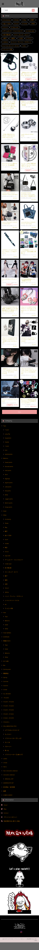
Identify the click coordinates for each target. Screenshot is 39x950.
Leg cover (15, 27)
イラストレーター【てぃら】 (13, 738)
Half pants (8, 470)
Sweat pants (8, 462)
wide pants (8, 487)
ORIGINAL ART (9, 779)
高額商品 (5, 673)
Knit (6, 450)
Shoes (17, 20)
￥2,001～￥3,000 (8, 702)
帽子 (32, 20)
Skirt (6, 474)
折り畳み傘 (7, 34)
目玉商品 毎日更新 (9, 787)
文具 (21, 38)
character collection (9, 775)
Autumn (5, 685)
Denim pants (8, 503)
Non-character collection (10, 771)
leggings (7, 478)
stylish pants (8, 482)
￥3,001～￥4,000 (8, 706)
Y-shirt (7, 446)
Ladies (5, 758)
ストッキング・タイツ (22, 34)
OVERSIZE (6, 637)
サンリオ (7, 742)
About (5, 805)
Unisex (5, 762)
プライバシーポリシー (10, 817)
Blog (5, 809)
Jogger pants (9, 499)
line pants (8, 491)
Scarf (17, 23)
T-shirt (7, 430)
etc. (25, 46)
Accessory (6, 20)
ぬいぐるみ (7, 23)
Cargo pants (8, 507)
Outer (4, 511)
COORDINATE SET (8, 783)
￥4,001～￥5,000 (8, 710)
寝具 (13, 38)
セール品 (5, 661)
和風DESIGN (6, 641)
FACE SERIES (7, 633)
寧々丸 (7, 750)
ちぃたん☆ (8, 734)
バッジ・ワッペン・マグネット (21, 42)
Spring (5, 677)
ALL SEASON (7, 694)
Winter (5, 689)
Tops (4, 426)
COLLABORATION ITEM (9, 726)
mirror (5, 27)
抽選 (4, 791)
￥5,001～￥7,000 (8, 714)
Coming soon (7, 669)
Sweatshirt (8, 438)
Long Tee (7, 434)
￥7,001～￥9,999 (8, 718)
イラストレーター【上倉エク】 (14, 754)
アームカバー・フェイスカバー (13, 31)
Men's (5, 767)
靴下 (5, 38)
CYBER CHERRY (7, 795)
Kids (4, 612)
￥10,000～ (6, 722)
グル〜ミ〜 (8, 746)
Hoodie (7, 442)
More (19, 412)
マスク (29, 38)
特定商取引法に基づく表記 (12, 821)
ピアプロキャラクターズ (12, 730)
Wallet (25, 23)
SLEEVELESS (8, 454)
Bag (24, 20)
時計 (33, 23)
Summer (5, 681)
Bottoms (5, 458)
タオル (5, 42)
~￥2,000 (6, 698)
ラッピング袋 (7, 49)
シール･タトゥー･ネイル (11, 46)
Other (6, 495)
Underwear (30, 31)
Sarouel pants (9, 466)
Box (4, 665)
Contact (6, 813)
